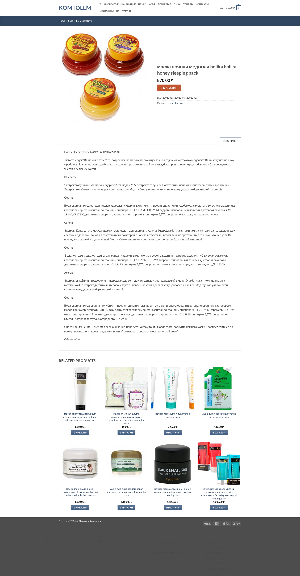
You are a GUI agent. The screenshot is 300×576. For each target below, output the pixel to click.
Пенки (142, 4)
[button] (230, 8)
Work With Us (213, 552)
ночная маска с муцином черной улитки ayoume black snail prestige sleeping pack (172, 492)
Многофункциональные (120, 4)
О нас (177, 4)
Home (152, 4)
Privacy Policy (160, 558)
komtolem (75, 8)
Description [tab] (230, 141)
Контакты (202, 4)
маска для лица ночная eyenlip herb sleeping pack (219, 415)
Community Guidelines (218, 568)
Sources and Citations (217, 547)
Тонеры (188, 4)
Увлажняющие (109, 11)
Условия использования (166, 542)
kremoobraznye (84, 20)
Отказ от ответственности (166, 552)
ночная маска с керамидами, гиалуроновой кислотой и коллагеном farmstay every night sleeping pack (219, 493)
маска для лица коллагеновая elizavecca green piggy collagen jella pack (126, 492)
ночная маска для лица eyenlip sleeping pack (172, 415)
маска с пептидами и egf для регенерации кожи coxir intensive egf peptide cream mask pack (80, 416)
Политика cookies (162, 547)
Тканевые (164, 4)
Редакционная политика (112, 542)
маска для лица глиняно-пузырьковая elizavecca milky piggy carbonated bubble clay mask (80, 492)
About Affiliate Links (217, 563)
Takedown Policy (215, 558)
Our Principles (214, 542)
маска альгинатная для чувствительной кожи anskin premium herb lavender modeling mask (126, 418)
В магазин (168, 87)
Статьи (126, 11)
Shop (70, 20)
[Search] (100, 4)
